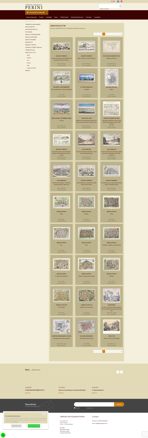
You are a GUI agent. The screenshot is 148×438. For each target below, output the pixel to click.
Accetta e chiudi (34, 426)
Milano (111, 89)
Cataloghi (49, 17)
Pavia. (86, 245)
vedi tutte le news (36, 370)
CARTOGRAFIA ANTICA (31, 29)
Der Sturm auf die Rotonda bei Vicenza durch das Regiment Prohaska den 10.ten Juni (111, 309)
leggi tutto (27, 393)
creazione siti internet (65, 433)
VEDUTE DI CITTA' (30, 52)
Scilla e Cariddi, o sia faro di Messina (86, 58)
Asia (28, 60)
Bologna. (86, 214)
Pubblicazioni (64, 17)
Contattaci (97, 17)
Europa (28, 63)
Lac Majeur (86, 89)
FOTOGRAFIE (28, 32)
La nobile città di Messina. (61, 276)
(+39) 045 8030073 (103, 421)
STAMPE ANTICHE (30, 50)
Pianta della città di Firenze (86, 338)
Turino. (111, 214)
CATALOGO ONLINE (37, 12)
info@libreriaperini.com (101, 423)
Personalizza (16, 426)
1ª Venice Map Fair (98, 390)
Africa (28, 55)
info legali (62, 427)
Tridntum (111, 276)
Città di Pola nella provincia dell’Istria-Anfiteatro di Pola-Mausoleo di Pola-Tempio (61, 153)
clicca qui (16, 421)
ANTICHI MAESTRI (30, 27)
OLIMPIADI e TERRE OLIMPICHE (33, 47)
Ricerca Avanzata (31, 17)
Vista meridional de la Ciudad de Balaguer (61, 89)
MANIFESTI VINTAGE (30, 45)
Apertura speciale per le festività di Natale (72, 390)
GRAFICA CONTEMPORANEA (32, 34)
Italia (28, 65)
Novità (41, 17)
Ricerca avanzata (104, 9)
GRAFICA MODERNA (30, 39)
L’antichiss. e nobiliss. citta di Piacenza (111, 245)
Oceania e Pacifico (31, 68)
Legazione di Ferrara (112, 58)
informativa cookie (64, 431)
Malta (61, 214)
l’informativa (83, 408)
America (29, 57)
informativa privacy (65, 429)
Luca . (61, 245)
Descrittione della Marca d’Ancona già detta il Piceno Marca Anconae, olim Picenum (111, 122)
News (56, 17)
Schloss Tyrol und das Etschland (111, 338)
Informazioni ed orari (77, 17)
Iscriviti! (119, 404)
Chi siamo (89, 17)
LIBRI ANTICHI (29, 42)
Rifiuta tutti (44, 414)
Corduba (61, 120)
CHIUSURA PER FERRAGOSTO (34, 390)
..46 (121, 34)
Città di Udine (61, 307)
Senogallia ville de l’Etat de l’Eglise (61, 338)
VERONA (27, 70)
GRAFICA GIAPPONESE (31, 37)
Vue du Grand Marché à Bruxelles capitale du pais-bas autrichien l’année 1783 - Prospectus (111, 153)
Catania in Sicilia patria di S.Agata (86, 276)
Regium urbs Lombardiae (86, 307)
